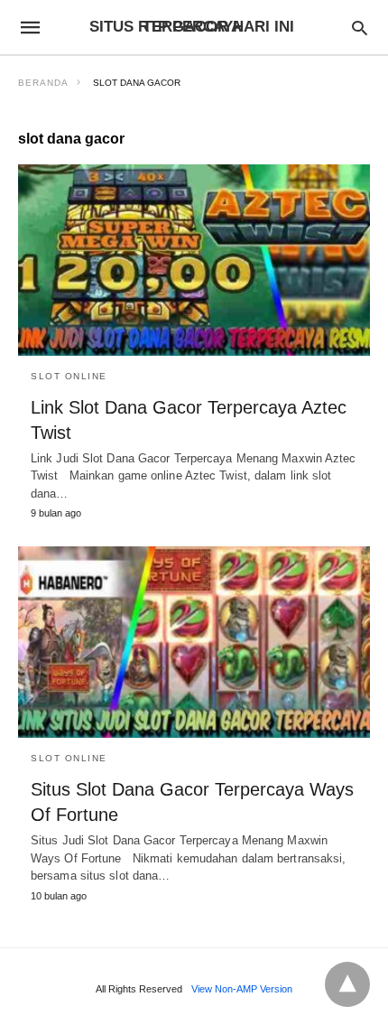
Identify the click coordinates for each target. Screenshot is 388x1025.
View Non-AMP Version (241, 988)
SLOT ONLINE (69, 376)
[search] (359, 27)
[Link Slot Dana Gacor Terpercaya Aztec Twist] (194, 260)
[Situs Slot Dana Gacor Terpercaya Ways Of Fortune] (194, 642)
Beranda (43, 83)
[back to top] (347, 984)
